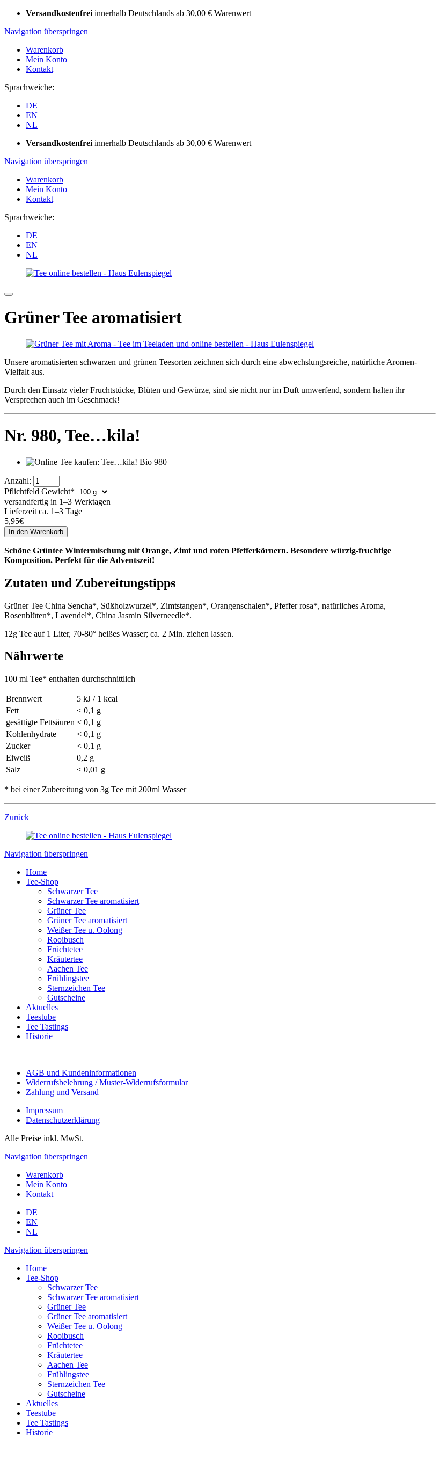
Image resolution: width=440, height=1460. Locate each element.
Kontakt (39, 69)
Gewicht (39, 491)
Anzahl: (17, 480)
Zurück (16, 817)
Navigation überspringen (46, 31)
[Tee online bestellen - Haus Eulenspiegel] (99, 273)
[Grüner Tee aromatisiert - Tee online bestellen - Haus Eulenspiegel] (170, 343)
